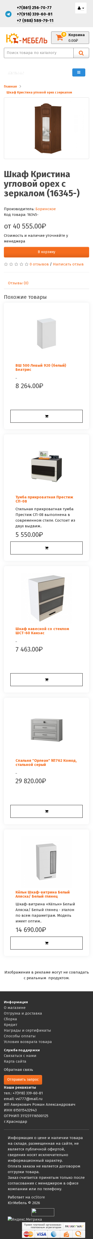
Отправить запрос (23, 1079)
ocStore (38, 1197)
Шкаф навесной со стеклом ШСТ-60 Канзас (42, 631)
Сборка (10, 1019)
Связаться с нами (20, 1055)
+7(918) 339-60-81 (34, 14)
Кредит (10, 1024)
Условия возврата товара (28, 1041)
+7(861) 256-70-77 (34, 7)
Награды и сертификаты (27, 1030)
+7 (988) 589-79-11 (35, 20)
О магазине (15, 1007)
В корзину (46, 252)
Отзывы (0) (18, 283)
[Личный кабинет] (81, 8)
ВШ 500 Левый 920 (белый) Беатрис (41, 367)
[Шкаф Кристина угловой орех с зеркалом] (46, 128)
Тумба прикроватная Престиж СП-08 (44, 499)
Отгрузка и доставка (23, 1013)
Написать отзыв (68, 264)
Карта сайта (15, 1061)
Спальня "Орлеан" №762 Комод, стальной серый (46, 762)
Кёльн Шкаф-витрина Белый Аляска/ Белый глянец (43, 894)
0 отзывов (39, 264)
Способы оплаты (20, 1036)
